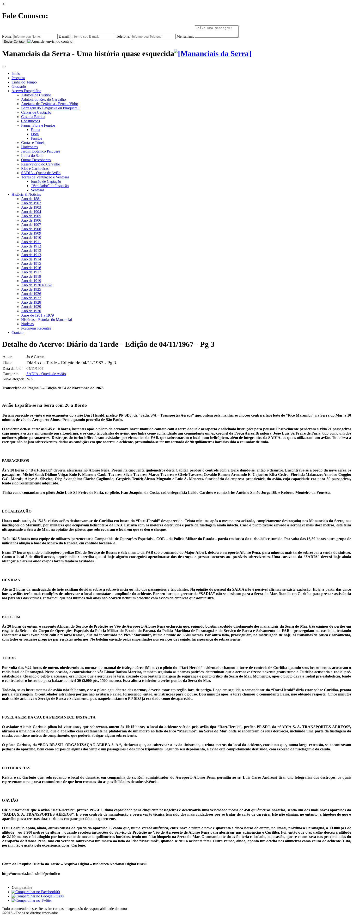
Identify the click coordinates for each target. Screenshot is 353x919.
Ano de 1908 (31, 229)
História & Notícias (26, 194)
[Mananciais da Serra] (212, 53)
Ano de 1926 (31, 294)
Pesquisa (18, 78)
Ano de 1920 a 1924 (36, 285)
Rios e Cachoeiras (35, 168)
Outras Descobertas (36, 160)
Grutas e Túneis (33, 143)
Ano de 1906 (31, 220)
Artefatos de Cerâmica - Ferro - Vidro (49, 104)
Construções (30, 121)
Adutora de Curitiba (36, 95)
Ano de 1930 (31, 311)
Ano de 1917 (31, 272)
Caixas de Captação (36, 112)
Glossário (19, 86)
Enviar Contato (14, 41)
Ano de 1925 (31, 289)
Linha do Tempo (24, 82)
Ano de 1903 (31, 207)
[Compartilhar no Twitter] (32, 900)
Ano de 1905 (31, 216)
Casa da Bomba (33, 117)
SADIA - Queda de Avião (41, 173)
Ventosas (37, 190)
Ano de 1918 (31, 276)
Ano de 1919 (31, 281)
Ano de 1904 (31, 212)
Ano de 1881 (31, 199)
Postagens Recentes (36, 328)
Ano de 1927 (31, 298)
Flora (35, 134)
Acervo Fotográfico (26, 91)
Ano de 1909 (31, 233)
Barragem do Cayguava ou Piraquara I (50, 108)
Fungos (36, 138)
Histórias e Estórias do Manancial (46, 320)
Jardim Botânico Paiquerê (40, 151)
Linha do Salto (32, 155)
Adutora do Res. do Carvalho (43, 99)
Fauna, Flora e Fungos (38, 125)
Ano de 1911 (31, 242)
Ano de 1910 (31, 238)
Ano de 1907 (31, 225)
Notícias (27, 324)
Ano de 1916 (31, 268)
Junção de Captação (46, 181)
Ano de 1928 (31, 302)
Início (16, 73)
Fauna (35, 130)
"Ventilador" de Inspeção (50, 186)
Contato (18, 332)
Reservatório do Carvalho (40, 164)
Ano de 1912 (31, 246)
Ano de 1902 (31, 203)
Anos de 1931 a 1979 (37, 315)
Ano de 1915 (31, 263)
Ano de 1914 (31, 259)
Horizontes (29, 147)
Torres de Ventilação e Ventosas (45, 177)
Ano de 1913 (31, 250)
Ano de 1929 (31, 307)
